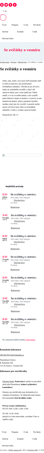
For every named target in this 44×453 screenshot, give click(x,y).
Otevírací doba (7, 38)
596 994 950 (5, 355)
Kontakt (20, 32)
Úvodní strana (4, 62)
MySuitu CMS (33, 450)
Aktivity (5, 32)
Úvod (4, 25)
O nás (26, 25)
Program (15, 25)
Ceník (34, 32)
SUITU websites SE (15, 450)
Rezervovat (15, 207)
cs (5, 11)
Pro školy (37, 25)
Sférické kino (22, 62)
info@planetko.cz (17, 355)
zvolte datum (30, 340)
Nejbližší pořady (14, 186)
